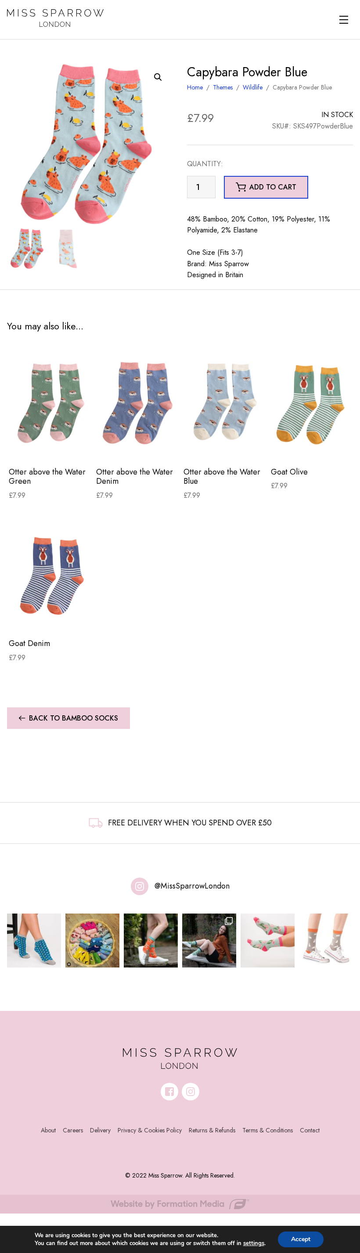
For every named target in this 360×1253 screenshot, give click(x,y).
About (48, 1130)
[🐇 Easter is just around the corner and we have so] (326, 940)
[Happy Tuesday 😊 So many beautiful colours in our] (209, 940)
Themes (223, 87)
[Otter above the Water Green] (51, 403)
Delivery (100, 1130)
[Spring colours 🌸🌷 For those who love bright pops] (268, 940)
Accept (300, 1239)
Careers (73, 1130)
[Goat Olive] (313, 403)
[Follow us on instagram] (190, 1091)
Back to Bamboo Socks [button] (73, 718)
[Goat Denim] (51, 574)
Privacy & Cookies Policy (150, 1130)
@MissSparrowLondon (192, 886)
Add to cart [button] (272, 187)
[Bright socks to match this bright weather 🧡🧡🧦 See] (151, 940)
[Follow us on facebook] (169, 1091)
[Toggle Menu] (344, 20)
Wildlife (253, 87)
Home (195, 87)
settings (253, 1243)
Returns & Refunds (212, 1130)
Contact (310, 1130)
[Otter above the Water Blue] (225, 403)
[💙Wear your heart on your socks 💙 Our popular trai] (34, 940)
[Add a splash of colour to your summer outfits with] (92, 940)
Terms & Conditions (267, 1130)
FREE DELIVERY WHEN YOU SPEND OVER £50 (190, 822)
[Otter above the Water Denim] (138, 403)
